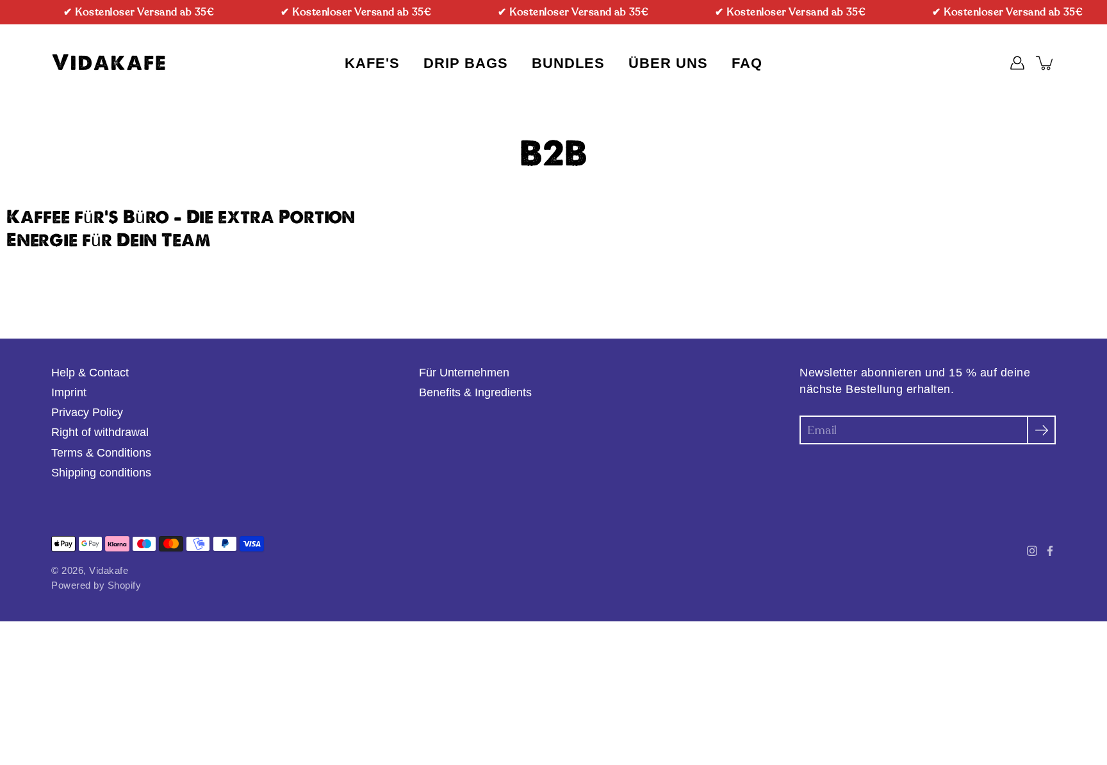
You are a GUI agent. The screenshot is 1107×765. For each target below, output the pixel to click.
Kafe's (372, 63)
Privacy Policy (87, 412)
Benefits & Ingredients (475, 392)
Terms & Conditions (101, 452)
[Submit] (1041, 430)
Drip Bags (465, 63)
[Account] (1017, 63)
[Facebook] (1050, 551)
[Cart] (1045, 63)
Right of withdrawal (100, 432)
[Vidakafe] (109, 63)
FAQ (747, 63)
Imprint (68, 392)
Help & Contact (90, 372)
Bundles (568, 63)
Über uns (668, 63)
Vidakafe (108, 570)
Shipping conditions (101, 472)
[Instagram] (1032, 551)
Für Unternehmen (464, 372)
